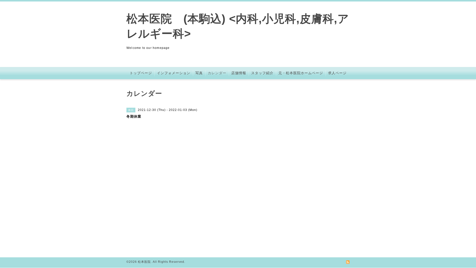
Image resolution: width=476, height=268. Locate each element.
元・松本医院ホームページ (300, 73)
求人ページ (337, 73)
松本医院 (144, 262)
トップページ (141, 73)
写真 (199, 73)
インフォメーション (173, 73)
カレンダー (217, 73)
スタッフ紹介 (262, 73)
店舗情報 (238, 73)
